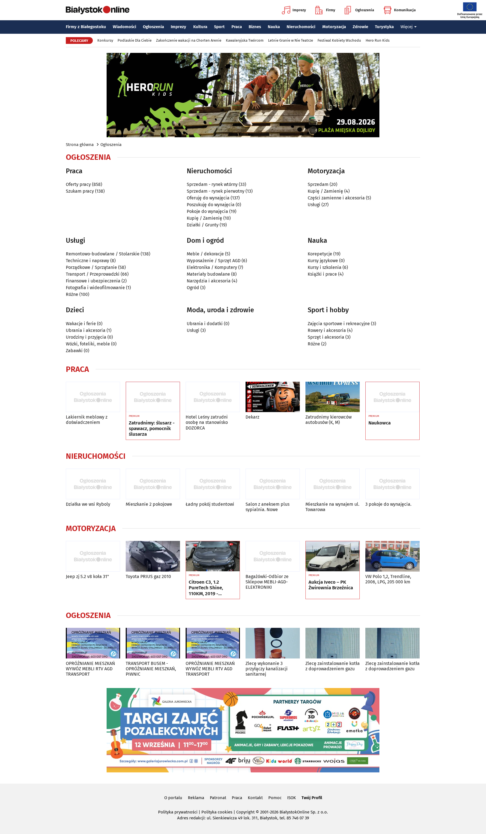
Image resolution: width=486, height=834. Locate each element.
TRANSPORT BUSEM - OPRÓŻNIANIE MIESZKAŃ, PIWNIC (151, 669)
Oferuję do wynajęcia (208, 198)
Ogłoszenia (364, 10)
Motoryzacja (334, 26)
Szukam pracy (80, 191)
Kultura (200, 26)
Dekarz (252, 417)
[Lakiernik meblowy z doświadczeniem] (93, 397)
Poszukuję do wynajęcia (211, 204)
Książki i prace (322, 274)
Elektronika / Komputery (212, 267)
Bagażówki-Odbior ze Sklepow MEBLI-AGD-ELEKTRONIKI (267, 582)
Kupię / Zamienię (204, 218)
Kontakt (255, 797)
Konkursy (105, 40)
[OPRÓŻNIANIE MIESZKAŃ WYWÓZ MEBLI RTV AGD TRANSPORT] (93, 643)
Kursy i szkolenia (324, 267)
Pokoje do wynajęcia (207, 211)
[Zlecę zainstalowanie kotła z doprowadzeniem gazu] (332, 643)
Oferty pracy (78, 184)
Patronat (218, 797)
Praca (236, 26)
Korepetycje (320, 254)
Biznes (255, 26)
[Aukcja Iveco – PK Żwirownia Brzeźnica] (332, 556)
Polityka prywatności (177, 812)
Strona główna (80, 144)
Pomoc (275, 797)
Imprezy (299, 10)
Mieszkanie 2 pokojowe (149, 504)
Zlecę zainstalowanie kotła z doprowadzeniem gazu (332, 666)
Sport (219, 26)
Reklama (196, 797)
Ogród (193, 287)
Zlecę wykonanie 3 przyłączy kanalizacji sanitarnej (267, 669)
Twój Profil (312, 797)
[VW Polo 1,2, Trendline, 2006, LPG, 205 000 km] (392, 556)
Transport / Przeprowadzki (93, 274)
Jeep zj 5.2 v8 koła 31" (87, 576)
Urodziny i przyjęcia (86, 337)
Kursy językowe (323, 260)
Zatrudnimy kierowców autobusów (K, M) (328, 419)
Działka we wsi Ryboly (88, 504)
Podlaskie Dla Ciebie (135, 40)
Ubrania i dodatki (205, 323)
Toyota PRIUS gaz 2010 (148, 576)
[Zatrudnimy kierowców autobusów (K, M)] (332, 397)
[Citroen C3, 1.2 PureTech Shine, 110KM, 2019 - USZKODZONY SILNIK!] (213, 556)
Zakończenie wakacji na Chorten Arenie (188, 40)
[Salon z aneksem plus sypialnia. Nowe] (273, 484)
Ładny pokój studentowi (210, 504)
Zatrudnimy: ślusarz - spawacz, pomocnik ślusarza (152, 428)
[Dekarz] (273, 397)
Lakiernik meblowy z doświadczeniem (86, 419)
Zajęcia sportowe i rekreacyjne (339, 323)
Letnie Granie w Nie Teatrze (290, 40)
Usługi (314, 204)
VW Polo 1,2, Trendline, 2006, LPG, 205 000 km (388, 579)
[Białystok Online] (97, 10)
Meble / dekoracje (205, 254)
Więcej (406, 26)
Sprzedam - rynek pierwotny (215, 191)
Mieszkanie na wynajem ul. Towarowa (332, 507)
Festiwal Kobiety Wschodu (339, 40)
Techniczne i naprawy (87, 260)
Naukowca (379, 423)
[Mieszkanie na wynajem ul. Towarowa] (332, 484)
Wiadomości (124, 26)
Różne (72, 294)
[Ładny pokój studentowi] (213, 484)
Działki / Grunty (203, 225)
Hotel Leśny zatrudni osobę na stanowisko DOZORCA (207, 422)
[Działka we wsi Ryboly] (93, 484)
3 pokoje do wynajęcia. (388, 504)
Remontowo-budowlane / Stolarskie (103, 254)
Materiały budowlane (208, 274)
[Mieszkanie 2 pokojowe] (153, 484)
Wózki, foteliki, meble (88, 344)
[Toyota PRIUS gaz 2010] (153, 556)
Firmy (330, 10)
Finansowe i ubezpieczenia (93, 281)
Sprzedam (318, 184)
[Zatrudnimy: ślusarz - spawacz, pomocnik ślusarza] (153, 397)
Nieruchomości (301, 26)
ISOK (291, 797)
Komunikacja (405, 10)
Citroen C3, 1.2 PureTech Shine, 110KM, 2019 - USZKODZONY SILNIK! (212, 588)
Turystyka (384, 26)
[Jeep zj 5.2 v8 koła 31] (93, 556)
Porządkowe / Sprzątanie (91, 267)
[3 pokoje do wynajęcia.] (392, 484)
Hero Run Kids (378, 40)
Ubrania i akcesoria (85, 330)
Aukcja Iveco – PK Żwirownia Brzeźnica (331, 585)
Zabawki (74, 350)
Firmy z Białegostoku (86, 26)
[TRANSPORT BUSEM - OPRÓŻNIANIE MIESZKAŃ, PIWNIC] (153, 643)
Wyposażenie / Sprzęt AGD (213, 260)
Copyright (245, 812)
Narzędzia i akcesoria (209, 281)
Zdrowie (360, 26)
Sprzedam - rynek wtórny (212, 184)
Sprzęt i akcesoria (326, 337)
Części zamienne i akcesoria (336, 198)
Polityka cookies (216, 812)
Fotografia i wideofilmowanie (95, 287)
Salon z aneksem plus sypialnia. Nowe (267, 507)
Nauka (274, 26)
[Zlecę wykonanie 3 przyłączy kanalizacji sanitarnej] (273, 643)
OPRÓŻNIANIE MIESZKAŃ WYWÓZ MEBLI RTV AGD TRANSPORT (90, 669)
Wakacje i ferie (81, 323)
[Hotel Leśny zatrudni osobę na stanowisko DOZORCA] (213, 397)
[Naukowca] (392, 397)
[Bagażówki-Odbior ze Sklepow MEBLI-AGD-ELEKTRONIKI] (273, 556)
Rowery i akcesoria (327, 330)
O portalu (173, 797)
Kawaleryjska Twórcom (245, 40)
